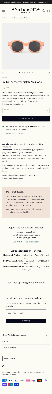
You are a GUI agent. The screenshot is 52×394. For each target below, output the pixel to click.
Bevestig (26, 321)
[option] (26, 46)
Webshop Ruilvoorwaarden (27, 242)
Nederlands (9, 358)
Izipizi (4, 77)
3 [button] (24, 72)
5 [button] (29, 72)
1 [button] (19, 72)
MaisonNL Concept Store (36, 372)
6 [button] (32, 72)
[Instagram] (3, 366)
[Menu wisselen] (4, 10)
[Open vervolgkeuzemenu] (46, 335)
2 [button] (22, 72)
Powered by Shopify (9, 374)
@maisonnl (38, 282)
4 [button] (27, 72)
